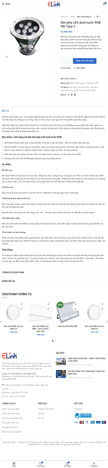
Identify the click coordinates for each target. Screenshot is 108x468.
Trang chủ (65, 17)
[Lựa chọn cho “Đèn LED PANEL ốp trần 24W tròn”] (102, 309)
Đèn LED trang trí (84, 17)
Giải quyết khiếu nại (10, 423)
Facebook (78, 409)
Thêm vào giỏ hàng (85, 61)
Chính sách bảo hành (11, 413)
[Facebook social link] (68, 94)
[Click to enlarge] (6, 57)
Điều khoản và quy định (12, 432)
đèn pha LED (83, 87)
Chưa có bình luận (84, 365)
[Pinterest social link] (71, 94)
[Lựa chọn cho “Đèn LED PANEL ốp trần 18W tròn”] (21, 309)
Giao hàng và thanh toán (12, 418)
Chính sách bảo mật (10, 409)
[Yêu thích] (21, 304)
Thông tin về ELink (45, 409)
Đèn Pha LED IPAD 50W (67, 326)
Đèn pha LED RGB (87, 90)
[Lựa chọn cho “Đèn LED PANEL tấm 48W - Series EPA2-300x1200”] (48, 309)
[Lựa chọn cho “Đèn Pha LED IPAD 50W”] (75, 309)
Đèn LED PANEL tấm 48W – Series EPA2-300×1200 (40, 328)
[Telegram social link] (75, 94)
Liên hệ (41, 413)
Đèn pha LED (92, 83)
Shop (73, 17)
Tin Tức (41, 418)
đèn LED (73, 87)
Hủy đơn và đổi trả (9, 427)
